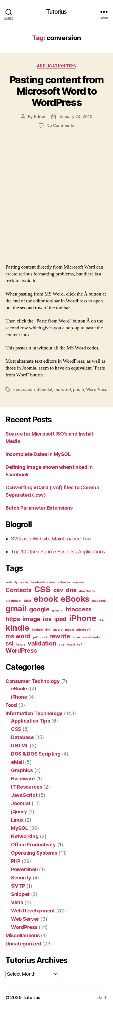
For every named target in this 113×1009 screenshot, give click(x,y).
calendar (64, 582)
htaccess (79, 609)
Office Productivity (33, 844)
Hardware (23, 778)
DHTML (20, 745)
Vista (17, 902)
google (39, 609)
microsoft (83, 629)
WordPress (96, 389)
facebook (99, 601)
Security (21, 878)
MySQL (19, 828)
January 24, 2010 (75, 116)
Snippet (20, 894)
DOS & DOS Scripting (36, 754)
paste (78, 389)
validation (42, 643)
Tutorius (56, 12)
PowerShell (24, 869)
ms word (62, 389)
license (37, 629)
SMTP (18, 886)
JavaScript (24, 795)
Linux (17, 820)
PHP (15, 861)
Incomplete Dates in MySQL (37, 454)
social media (91, 637)
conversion (24, 389)
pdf (35, 637)
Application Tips (56, 66)
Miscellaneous (22, 935)
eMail (17, 762)
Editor (40, 116)
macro (58, 629)
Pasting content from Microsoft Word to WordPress (56, 91)
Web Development (33, 911)
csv (58, 590)
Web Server (25, 919)
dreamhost (13, 601)
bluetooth (38, 582)
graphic (57, 610)
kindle (17, 628)
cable (51, 582)
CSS (42, 589)
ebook (45, 599)
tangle (20, 644)
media (69, 629)
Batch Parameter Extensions (39, 508)
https (12, 618)
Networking (24, 836)
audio (24, 582)
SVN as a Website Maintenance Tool (51, 539)
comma (78, 582)
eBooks (75, 599)
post (43, 637)
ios (47, 618)
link (47, 629)
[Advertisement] (56, 202)
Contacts (18, 590)
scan (76, 637)
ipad (60, 618)
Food (11, 705)
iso (101, 620)
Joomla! (44, 389)
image (31, 618)
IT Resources (26, 787)
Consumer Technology (32, 681)
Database (22, 737)
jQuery (19, 811)
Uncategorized (23, 944)
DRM (27, 601)
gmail (16, 608)
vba (61, 644)
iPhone (82, 618)
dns (71, 590)
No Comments (60, 125)
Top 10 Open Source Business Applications (58, 551)
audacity (11, 582)
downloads (87, 591)
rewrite (59, 636)
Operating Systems (34, 853)
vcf (79, 644)
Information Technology (34, 713)
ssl (9, 643)
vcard (70, 644)
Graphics (22, 770)
